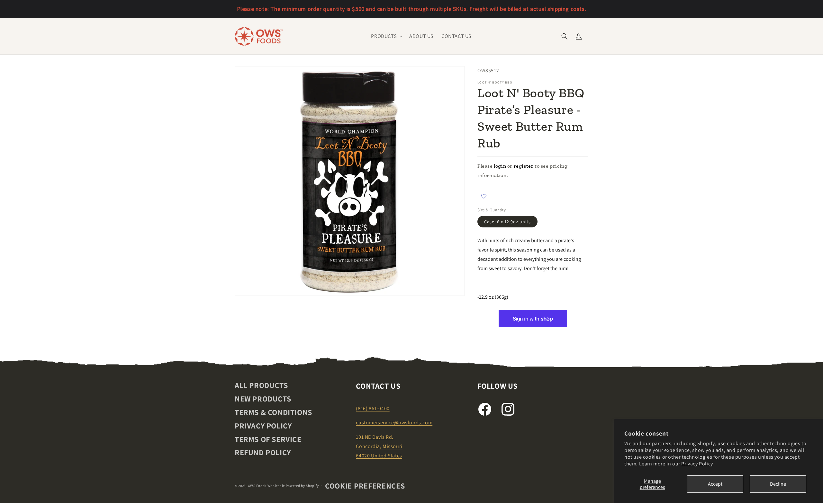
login (500, 166)
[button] (386, 36)
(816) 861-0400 (372, 408)
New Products (263, 398)
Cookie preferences (365, 485)
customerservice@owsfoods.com (394, 422)
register (524, 166)
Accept (715, 484)
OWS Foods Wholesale (266, 485)
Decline (778, 484)
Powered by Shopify (302, 485)
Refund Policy (263, 452)
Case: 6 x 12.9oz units (507, 222)
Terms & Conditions (273, 412)
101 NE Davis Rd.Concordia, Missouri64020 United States (379, 446)
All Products (261, 385)
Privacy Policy (697, 463)
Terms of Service (268, 439)
